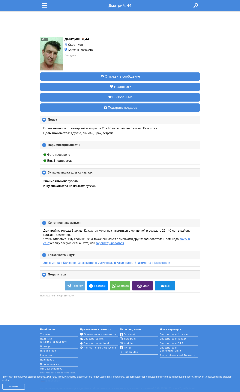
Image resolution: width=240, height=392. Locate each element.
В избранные (122, 97)
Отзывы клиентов (51, 368)
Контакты (46, 355)
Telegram (77, 285)
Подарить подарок (122, 107)
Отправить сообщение (122, 76)
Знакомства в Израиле (174, 334)
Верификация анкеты (70, 146)
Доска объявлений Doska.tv (177, 355)
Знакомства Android (96, 343)
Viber (145, 285)
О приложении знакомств (100, 334)
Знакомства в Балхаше (59, 262)
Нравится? (122, 87)
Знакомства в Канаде (173, 338)
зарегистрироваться (110, 243)
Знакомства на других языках (76, 174)
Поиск (59, 121)
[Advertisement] (120, 22)
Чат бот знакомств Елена (100, 347)
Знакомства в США (171, 343)
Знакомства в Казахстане (152, 262)
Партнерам (47, 359)
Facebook (100, 285)
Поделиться (63, 276)
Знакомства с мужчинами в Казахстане (105, 262)
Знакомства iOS (94, 338)
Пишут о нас (48, 350)
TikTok (127, 347)
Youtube (129, 343)
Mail (167, 285)
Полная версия (49, 364)
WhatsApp (123, 285)
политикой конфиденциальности (174, 376)
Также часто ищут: (68, 256)
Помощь (45, 346)
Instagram (130, 338)
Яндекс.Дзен (132, 352)
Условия (45, 334)
